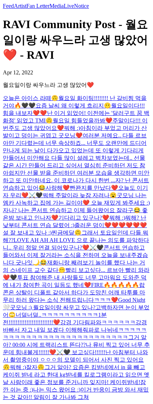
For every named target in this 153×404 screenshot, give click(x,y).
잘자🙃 (35, 367)
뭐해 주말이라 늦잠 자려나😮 (80, 195)
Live (69, 6)
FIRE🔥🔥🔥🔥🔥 (115, 285)
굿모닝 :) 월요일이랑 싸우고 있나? (52, 307)
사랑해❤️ (58, 188)
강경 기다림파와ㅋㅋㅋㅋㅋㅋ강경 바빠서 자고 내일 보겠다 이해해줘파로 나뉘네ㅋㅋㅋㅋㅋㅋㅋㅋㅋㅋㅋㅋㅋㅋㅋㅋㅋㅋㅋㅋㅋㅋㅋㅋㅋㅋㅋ (75, 329)
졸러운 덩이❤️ (92, 225)
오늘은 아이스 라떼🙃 (30, 98)
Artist (20, 6)
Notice (81, 6)
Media (56, 6)
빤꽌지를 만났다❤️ (94, 188)
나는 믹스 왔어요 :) (56, 390)
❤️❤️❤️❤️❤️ (129, 225)
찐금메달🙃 (66, 233)
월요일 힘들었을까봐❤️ (82, 120)
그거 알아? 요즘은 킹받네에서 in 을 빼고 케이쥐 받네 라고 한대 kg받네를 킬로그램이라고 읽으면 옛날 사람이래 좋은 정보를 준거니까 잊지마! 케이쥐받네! (76, 374)
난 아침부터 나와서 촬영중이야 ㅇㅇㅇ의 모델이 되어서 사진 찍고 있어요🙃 (75, 359)
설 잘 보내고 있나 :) (27, 233)
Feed (8, 6)
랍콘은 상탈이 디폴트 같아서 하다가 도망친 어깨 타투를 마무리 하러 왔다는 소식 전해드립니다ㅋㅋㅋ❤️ (74, 292)
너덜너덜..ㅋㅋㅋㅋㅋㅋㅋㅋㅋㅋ (57, 315)
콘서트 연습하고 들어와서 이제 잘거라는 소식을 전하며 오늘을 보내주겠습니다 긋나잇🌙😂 (75, 255)
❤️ (56, 322)
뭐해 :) (72, 128)
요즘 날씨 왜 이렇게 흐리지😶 (73, 106)
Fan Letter (37, 6)
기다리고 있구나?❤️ (83, 218)
